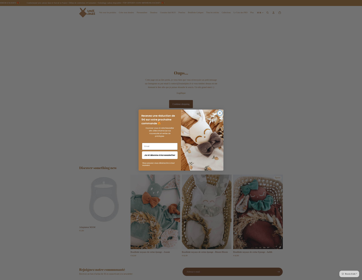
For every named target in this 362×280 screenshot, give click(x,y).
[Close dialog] (219, 113)
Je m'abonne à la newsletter (159, 155)
